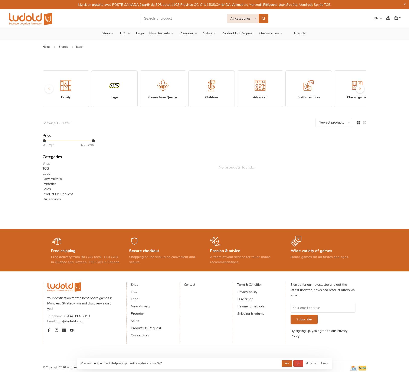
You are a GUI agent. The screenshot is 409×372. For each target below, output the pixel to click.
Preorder (186, 33)
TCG (123, 33)
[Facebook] (48, 330)
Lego (140, 33)
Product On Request (238, 33)
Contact (189, 284)
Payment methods (251, 306)
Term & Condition (249, 284)
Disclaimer (245, 299)
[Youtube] (71, 330)
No (298, 363)
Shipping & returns (250, 313)
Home (46, 47)
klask (79, 47)
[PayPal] (362, 369)
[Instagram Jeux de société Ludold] (56, 330)
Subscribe (304, 319)
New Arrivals (159, 33)
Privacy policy (247, 292)
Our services (269, 33)
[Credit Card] (353, 369)
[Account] (388, 18)
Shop (106, 33)
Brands (299, 33)
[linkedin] (64, 330)
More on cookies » (316, 363)
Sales (207, 33)
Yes (287, 363)
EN (376, 18)
